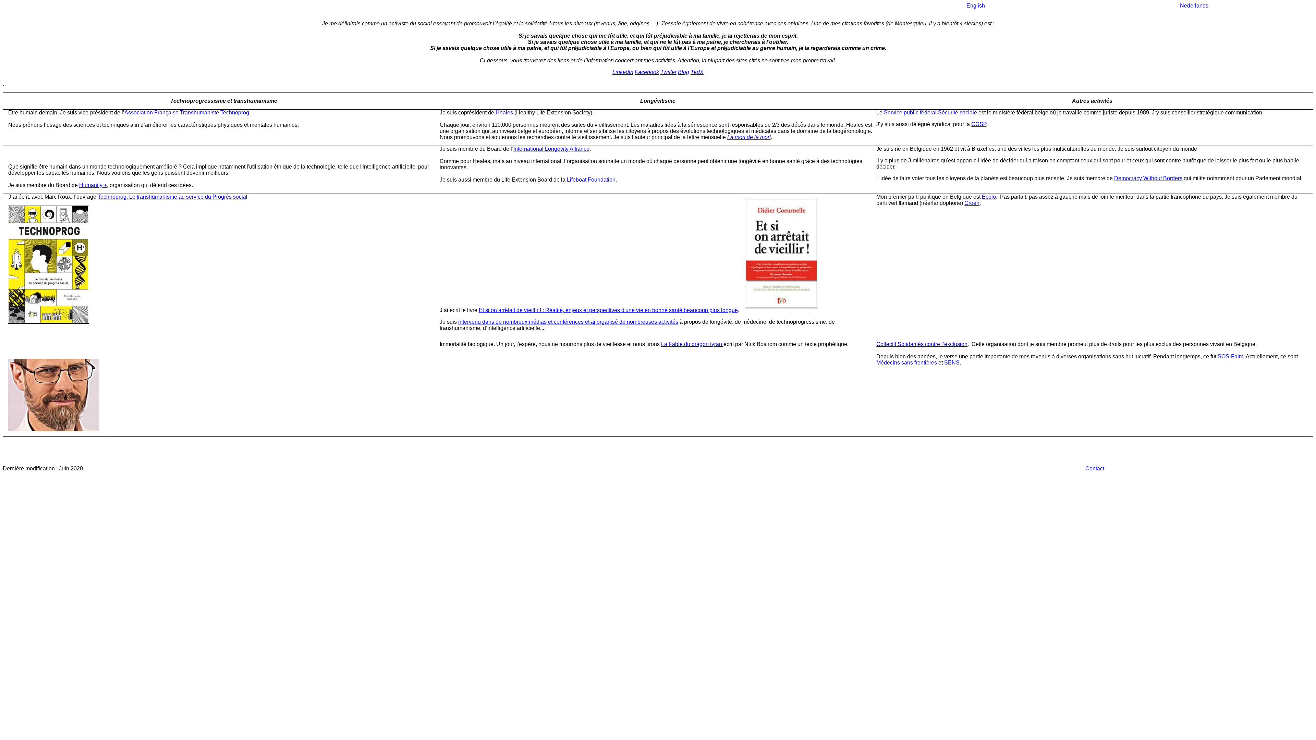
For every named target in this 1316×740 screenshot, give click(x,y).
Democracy (1128, 178)
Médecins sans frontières (906, 363)
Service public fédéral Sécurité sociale (930, 112)
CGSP (978, 124)
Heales (504, 112)
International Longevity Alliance (551, 149)
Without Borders (1162, 178)
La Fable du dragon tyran (692, 344)
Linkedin (622, 72)
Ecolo (989, 197)
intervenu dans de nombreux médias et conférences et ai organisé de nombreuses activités (568, 322)
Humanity (91, 185)
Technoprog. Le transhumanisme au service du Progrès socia (172, 197)
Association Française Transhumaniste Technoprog (186, 112)
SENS (952, 363)
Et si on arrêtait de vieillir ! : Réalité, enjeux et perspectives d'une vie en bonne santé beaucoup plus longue (608, 310)
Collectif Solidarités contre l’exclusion (921, 344)
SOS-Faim (1230, 356)
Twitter (668, 72)
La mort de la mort (749, 137)
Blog (683, 72)
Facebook (647, 72)
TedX (697, 72)
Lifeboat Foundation (591, 180)
